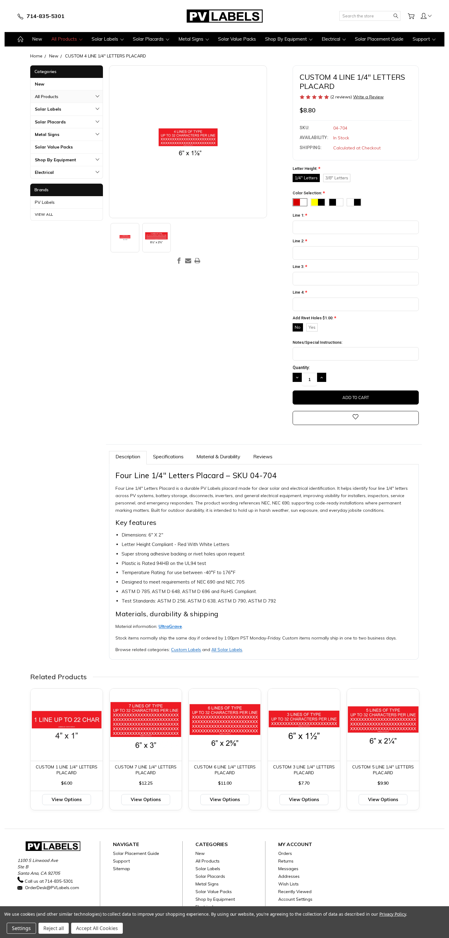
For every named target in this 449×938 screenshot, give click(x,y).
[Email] (188, 261)
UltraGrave (170, 626)
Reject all (53, 928)
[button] (426, 15)
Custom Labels (186, 649)
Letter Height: (306, 169)
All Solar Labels (226, 649)
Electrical (331, 39)
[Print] (197, 261)
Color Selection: (309, 193)
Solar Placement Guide (379, 39)
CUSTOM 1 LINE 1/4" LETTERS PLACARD (67, 769)
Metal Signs (191, 39)
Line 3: (300, 267)
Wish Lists (288, 884)
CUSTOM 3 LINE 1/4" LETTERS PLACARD (304, 769)
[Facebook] (179, 261)
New (37, 39)
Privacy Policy (392, 914)
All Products (64, 39)
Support (422, 39)
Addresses (289, 876)
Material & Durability (218, 456)
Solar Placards (149, 39)
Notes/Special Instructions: (317, 342)
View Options (67, 799)
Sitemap (121, 868)
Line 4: (300, 292)
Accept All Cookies (97, 928)
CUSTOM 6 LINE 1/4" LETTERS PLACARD (225, 769)
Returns (286, 861)
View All (44, 214)
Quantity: (301, 367)
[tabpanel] (66, 749)
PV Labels (45, 202)
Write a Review (368, 97)
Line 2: (300, 241)
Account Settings (295, 899)
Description (127, 456)
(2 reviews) (341, 97)
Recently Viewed (295, 891)
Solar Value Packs (237, 39)
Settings (21, 928)
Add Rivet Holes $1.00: (314, 318)
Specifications (168, 456)
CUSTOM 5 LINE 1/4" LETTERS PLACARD (383, 769)
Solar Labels (105, 39)
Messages (288, 868)
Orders (285, 853)
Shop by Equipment (286, 39)
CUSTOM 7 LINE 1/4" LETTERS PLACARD (146, 769)
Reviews (262, 456)
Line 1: (300, 215)
